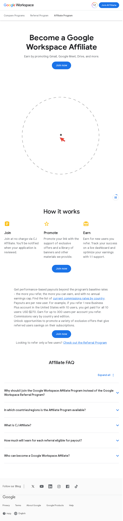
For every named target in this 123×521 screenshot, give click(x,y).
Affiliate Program (63, 15)
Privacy (6, 507)
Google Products (55, 507)
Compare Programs (14, 15)
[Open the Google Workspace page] (19, 5)
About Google (34, 507)
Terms (18, 507)
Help (71, 507)
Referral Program (39, 15)
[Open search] (95, 5)
